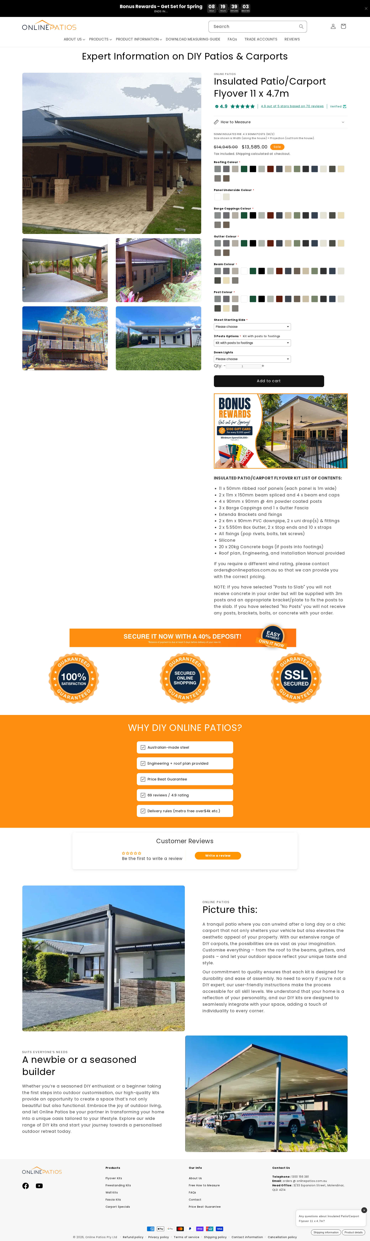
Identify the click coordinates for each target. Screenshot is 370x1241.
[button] (74, 39)
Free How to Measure (204, 1185)
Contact (195, 1200)
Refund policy (133, 1237)
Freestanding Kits (118, 1185)
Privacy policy (158, 1237)
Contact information (247, 1237)
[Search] (301, 26)
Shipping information (326, 1232)
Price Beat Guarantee (205, 1207)
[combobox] (258, 26)
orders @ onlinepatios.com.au (305, 1181)
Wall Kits (112, 1192)
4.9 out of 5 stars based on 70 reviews (292, 106)
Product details (354, 1232)
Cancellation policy (282, 1237)
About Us (195, 1178)
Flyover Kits (114, 1178)
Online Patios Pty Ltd (101, 1237)
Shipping (243, 154)
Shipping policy (215, 1237)
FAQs (192, 1192)
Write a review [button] (218, 855)
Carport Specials (118, 1207)
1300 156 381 (300, 1177)
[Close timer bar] (366, 8)
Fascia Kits (113, 1200)
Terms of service (186, 1237)
